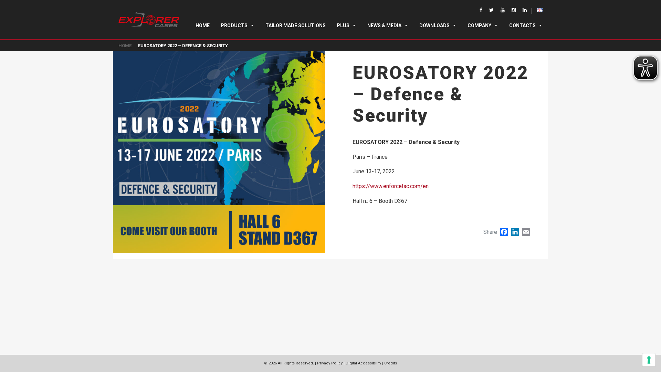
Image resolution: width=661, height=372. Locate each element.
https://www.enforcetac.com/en (391, 186)
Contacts (522, 25)
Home (203, 25)
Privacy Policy (330, 363)
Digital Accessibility (363, 363)
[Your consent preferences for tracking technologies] (648, 359)
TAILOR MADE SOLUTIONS (295, 25)
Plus (343, 25)
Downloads (434, 25)
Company (479, 25)
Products (234, 25)
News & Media (384, 25)
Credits (390, 363)
